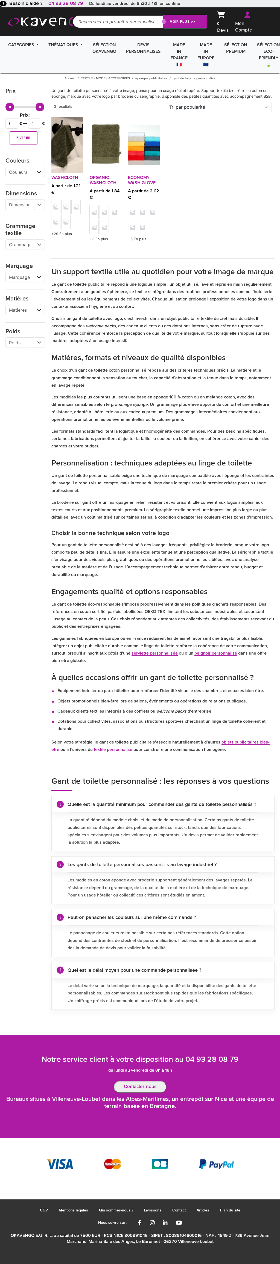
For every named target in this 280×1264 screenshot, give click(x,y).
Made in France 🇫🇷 (179, 55)
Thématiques (63, 45)
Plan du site (230, 1210)
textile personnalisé (113, 749)
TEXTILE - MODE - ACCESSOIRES (105, 78)
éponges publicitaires (151, 78)
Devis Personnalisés (143, 48)
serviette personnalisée (155, 653)
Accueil (70, 78)
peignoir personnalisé (215, 653)
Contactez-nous (140, 1086)
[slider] (9, 107)
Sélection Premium (235, 48)
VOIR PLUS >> (183, 21)
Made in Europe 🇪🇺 (205, 55)
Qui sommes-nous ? (116, 1210)
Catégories (21, 45)
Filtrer (23, 138)
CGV (44, 1210)
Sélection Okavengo (104, 48)
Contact (179, 1210)
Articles (203, 1210)
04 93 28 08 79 (65, 3)
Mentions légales (73, 1210)
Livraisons (152, 1210)
